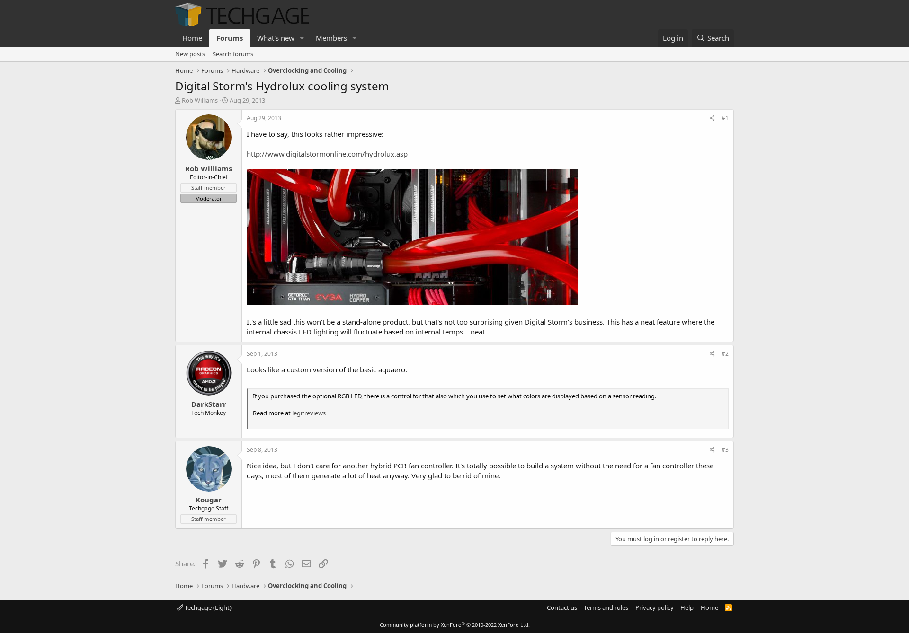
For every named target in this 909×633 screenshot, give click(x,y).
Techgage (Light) (207, 607)
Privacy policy (654, 607)
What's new (275, 38)
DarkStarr (208, 404)
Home (192, 38)
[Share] (712, 118)
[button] (302, 38)
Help (687, 607)
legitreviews (309, 413)
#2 (725, 354)
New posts (190, 54)
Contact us (562, 607)
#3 (725, 450)
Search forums (233, 54)
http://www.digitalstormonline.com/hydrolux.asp (327, 153)
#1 (725, 118)
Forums (229, 38)
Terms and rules (606, 607)
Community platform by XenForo (455, 624)
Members (331, 38)
